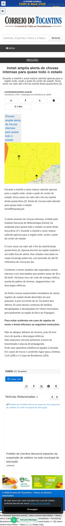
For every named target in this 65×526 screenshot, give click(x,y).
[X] (39, 100)
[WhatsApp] (14, 520)
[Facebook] (25, 100)
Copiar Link (15, 379)
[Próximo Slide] (57, 397)
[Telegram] (53, 100)
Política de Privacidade (40, 503)
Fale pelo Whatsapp (28, 520)
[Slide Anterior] (52, 397)
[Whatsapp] (11, 100)
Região (32, 60)
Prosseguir (32, 509)
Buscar (56, 37)
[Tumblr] (56, 386)
